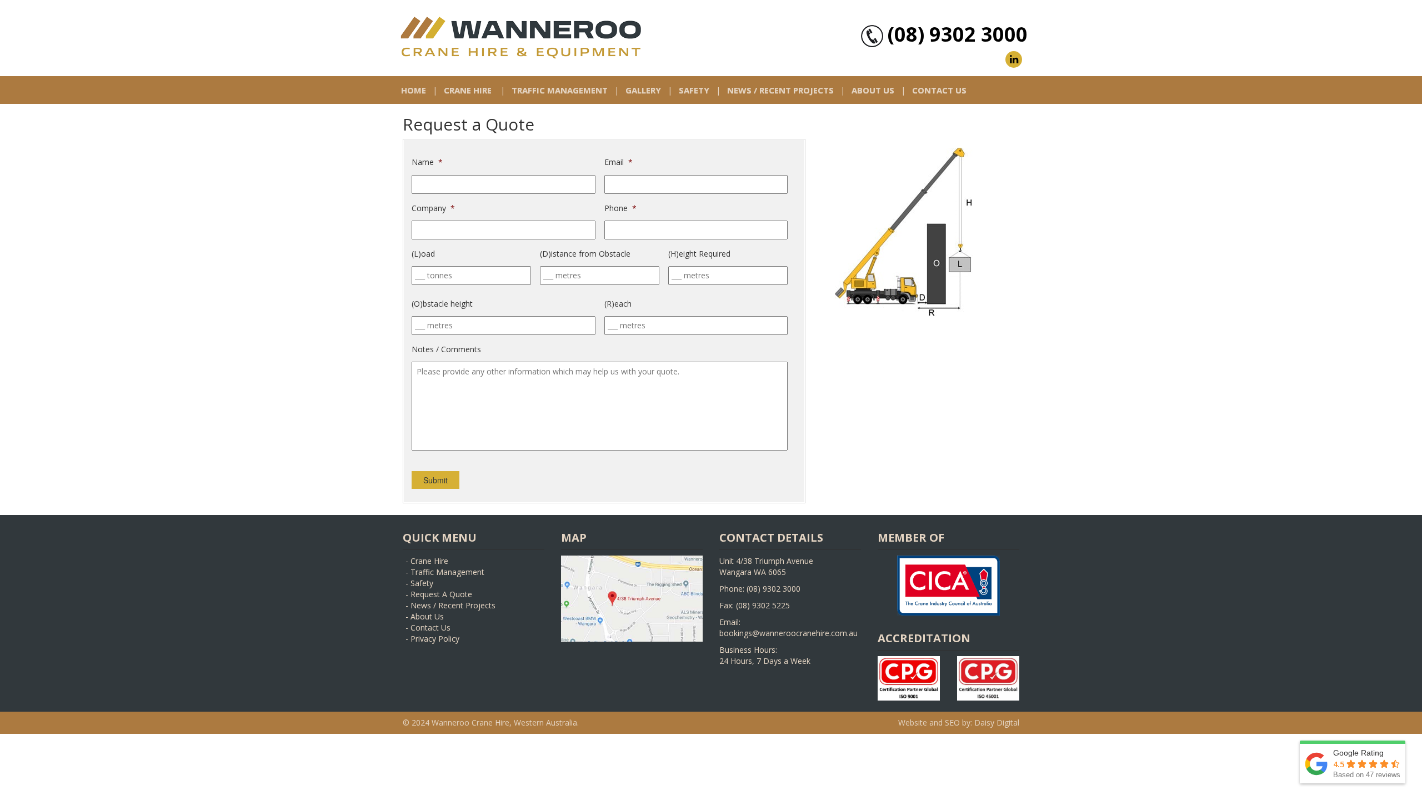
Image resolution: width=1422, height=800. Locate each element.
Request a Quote (441, 594)
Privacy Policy (434, 638)
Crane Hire (468, 90)
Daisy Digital (996, 722)
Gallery (643, 90)
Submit (435, 480)
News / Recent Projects (780, 90)
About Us (873, 90)
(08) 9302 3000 (958, 34)
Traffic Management (560, 90)
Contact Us (939, 90)
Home (413, 90)
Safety (694, 90)
